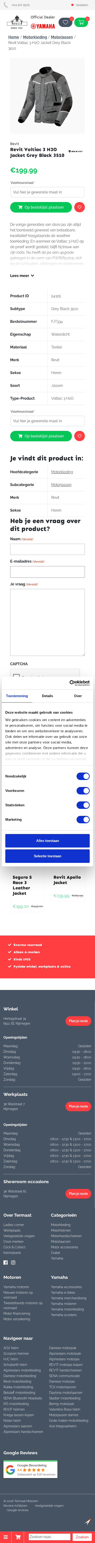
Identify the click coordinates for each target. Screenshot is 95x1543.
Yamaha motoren (16, 1287)
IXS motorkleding (16, 1404)
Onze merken (13, 1241)
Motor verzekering (16, 1319)
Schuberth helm (15, 1365)
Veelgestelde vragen (19, 1236)
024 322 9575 (21, 5)
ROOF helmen (14, 1409)
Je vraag (24, 584)
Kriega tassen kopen (18, 1415)
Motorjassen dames (63, 1415)
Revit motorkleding (17, 1381)
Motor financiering (16, 1313)
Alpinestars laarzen (17, 1426)
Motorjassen (62, 37)
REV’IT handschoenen (65, 1370)
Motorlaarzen (61, 1241)
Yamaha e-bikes (63, 1292)
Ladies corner (13, 1225)
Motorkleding (35, 37)
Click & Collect (14, 1247)
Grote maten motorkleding (68, 1420)
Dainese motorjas (62, 1381)
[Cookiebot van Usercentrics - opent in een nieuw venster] (69, 683)
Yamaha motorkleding (67, 1309)
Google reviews (17, 1510)
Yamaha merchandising (68, 1298)
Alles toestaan (47, 841)
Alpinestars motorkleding (22, 1370)
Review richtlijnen (15, 1505)
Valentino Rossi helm (64, 1409)
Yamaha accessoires (66, 1287)
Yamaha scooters (64, 1315)
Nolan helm (12, 1420)
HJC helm (10, 1359)
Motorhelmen (61, 1230)
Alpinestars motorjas (64, 1359)
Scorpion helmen (16, 1353)
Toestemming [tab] (17, 696)
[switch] (83, 790)
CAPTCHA (19, 664)
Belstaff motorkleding (19, 1392)
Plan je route (78, 1021)
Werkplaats (12, 1230)
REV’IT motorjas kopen (66, 1365)
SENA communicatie (64, 1376)
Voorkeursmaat (23, 183)
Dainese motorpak (62, 1348)
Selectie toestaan (47, 856)
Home (13, 37)
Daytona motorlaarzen (65, 1392)
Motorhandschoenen (66, 1236)
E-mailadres (27, 561)
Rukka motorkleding (18, 1387)
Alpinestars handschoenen (23, 1432)
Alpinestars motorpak (65, 1353)
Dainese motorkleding (19, 1376)
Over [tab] (78, 696)
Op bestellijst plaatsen (44, 207)
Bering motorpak (61, 1404)
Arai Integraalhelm (63, 1426)
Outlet (55, 1253)
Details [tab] (47, 696)
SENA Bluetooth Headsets (22, 1398)
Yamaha (57, 1258)
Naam (21, 539)
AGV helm (11, 1348)
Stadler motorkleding (64, 1398)
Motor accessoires (64, 1247)
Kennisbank (12, 1253)
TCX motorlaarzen (62, 1387)
